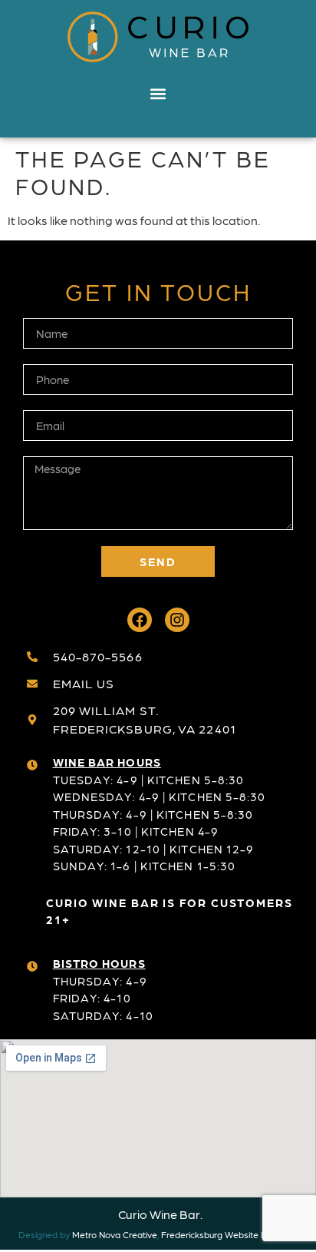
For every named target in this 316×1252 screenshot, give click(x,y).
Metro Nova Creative (114, 1234)
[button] (158, 94)
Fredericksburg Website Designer (229, 1234)
